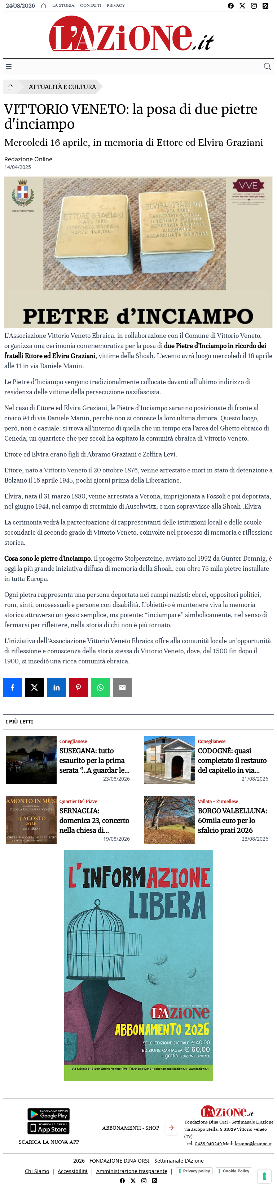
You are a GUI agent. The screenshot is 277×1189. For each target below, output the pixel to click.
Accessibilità (73, 1171)
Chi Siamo (37, 1171)
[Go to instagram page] (254, 6)
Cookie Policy (236, 1170)
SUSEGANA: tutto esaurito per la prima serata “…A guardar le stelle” (92, 761)
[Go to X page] (242, 6)
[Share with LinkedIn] (56, 687)
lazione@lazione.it (253, 1144)
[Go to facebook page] (231, 6)
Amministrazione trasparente (131, 1171)
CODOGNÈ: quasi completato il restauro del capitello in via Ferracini (232, 761)
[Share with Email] (122, 687)
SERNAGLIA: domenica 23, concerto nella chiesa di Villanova (94, 821)
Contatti (90, 5)
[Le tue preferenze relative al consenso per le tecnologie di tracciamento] (264, 1176)
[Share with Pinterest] (78, 687)
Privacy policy (196, 1170)
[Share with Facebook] (12, 687)
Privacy (116, 5)
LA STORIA (63, 5)
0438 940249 (209, 1144)
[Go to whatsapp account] (265, 6)
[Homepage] (10, 87)
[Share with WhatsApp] (100, 687)
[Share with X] (34, 687)
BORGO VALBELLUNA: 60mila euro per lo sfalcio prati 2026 (232, 821)
